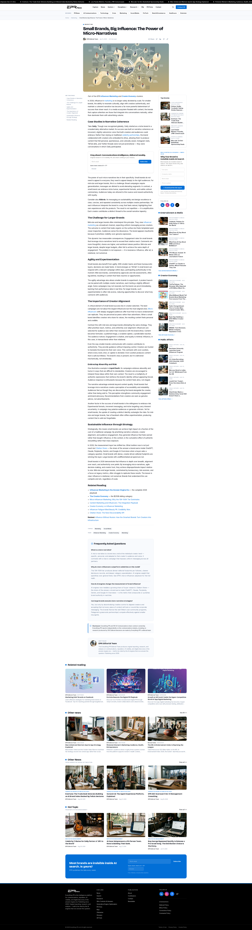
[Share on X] (156, 39)
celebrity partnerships (130, 135)
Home (67, 18)
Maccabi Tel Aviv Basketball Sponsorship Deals (136, 2)
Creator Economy (114, 533)
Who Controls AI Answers (105, 901)
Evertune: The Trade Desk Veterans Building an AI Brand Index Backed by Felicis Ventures (42, 2)
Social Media (135, 13)
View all (182, 762)
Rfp (142, 7)
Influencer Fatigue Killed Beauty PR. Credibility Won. (110, 510)
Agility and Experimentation (71, 107)
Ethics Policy (163, 908)
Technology (104, 13)
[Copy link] (167, 39)
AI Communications (89, 13)
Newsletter (131, 901)
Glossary (99, 915)
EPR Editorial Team (70, 799)
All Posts (99, 918)
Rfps (98, 909)
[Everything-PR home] (79, 891)
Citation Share (101, 448)
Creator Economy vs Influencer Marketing (106, 506)
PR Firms (150, 7)
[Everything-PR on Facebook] (172, 205)
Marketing (123, 13)
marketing (108, 101)
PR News (77, 13)
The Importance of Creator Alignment (72, 112)
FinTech (145, 13)
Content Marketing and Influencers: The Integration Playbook (114, 503)
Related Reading (72, 120)
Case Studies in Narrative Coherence (74, 99)
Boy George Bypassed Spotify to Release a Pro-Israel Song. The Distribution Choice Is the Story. (166, 843)
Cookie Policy (183, 927)
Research (133, 7)
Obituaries (100, 912)
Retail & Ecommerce (158, 13)
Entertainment (185, 13)
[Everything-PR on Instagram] (167, 205)
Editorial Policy (164, 905)
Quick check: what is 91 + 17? (98, 165)
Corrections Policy (165, 910)
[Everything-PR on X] (177, 205)
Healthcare (173, 13)
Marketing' (125, 533)
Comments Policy (164, 913)
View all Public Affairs (164, 399)
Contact (158, 7)
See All (182, 712)
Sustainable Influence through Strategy (73, 116)
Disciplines (122, 7)
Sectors (110, 7)
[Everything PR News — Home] (73, 7)
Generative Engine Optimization (107, 904)
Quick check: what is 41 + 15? (136, 865)
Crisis (114, 13)
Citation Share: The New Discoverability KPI (107, 513)
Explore (95, 7)
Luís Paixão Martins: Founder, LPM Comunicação (96, 2)
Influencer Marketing (100, 533)
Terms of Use (163, 927)
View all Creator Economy (166, 335)
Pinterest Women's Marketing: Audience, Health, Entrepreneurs (226, 2)
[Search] (173, 7)
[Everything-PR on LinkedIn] (162, 205)
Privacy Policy (173, 927)
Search (99, 896)
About (130, 893)
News (103, 7)
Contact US (181, 7)
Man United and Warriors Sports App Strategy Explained (178, 2)
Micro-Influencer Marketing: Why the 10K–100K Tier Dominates (114, 500)
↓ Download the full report (172, 187)
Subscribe (145, 161)
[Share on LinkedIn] (160, 39)
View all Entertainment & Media (167, 270)
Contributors (132, 896)
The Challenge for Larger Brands (74, 103)
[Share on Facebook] (163, 39)
